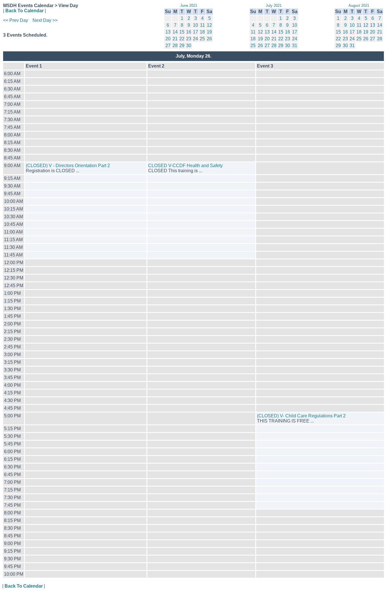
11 (202, 25)
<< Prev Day (15, 20)
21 (175, 38)
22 (181, 38)
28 (175, 45)
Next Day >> (45, 20)
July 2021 (274, 5)
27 (168, 45)
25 (202, 38)
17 (195, 32)
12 (209, 25)
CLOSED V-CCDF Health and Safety (185, 165)
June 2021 (188, 5)
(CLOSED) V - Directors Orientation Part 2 (68, 165)
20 (168, 38)
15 (181, 32)
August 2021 (358, 5)
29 (181, 45)
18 (202, 32)
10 (195, 25)
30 (188, 45)
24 (195, 38)
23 (188, 38)
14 (175, 32)
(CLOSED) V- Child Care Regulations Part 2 (301, 415)
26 (209, 38)
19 (209, 32)
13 (168, 32)
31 (294, 45)
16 (188, 32)
